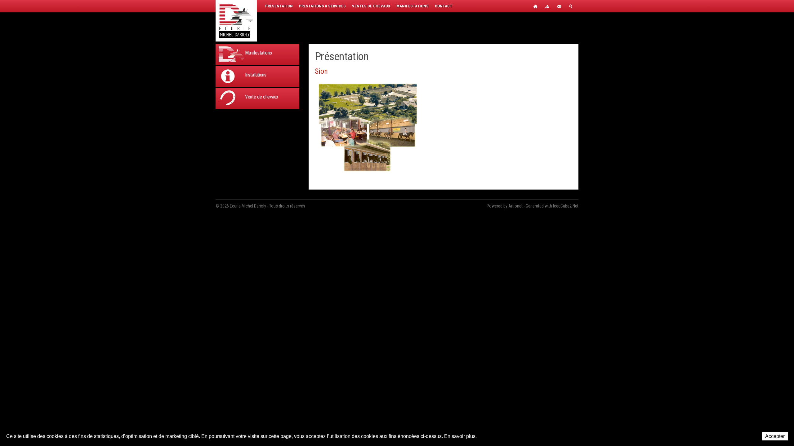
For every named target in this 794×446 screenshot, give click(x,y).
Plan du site (547, 6)
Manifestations (412, 6)
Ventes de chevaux (371, 6)
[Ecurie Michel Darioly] (236, 21)
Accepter (775, 436)
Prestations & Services (322, 6)
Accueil (535, 6)
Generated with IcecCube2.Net (552, 205)
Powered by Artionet (505, 205)
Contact (443, 6)
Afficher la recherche (572, 6)
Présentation (279, 6)
